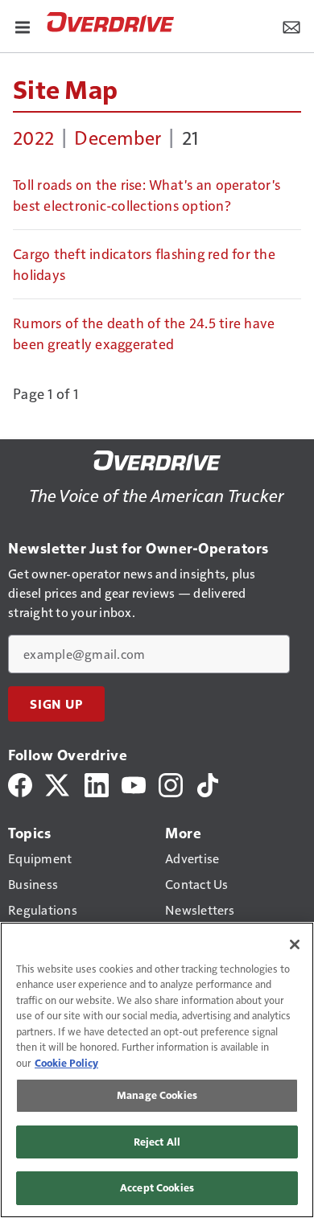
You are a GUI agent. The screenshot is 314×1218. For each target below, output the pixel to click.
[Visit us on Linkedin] (97, 783)
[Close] (294, 944)
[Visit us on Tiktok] (208, 783)
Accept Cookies (157, 1187)
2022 (33, 137)
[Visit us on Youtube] (134, 783)
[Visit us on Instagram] (171, 783)
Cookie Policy (66, 1062)
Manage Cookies (157, 1094)
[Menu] (22, 25)
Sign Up (56, 704)
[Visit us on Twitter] (58, 783)
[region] (157, 1070)
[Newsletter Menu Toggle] (291, 25)
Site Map (65, 88)
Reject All (157, 1141)
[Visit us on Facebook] (20, 783)
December (117, 137)
